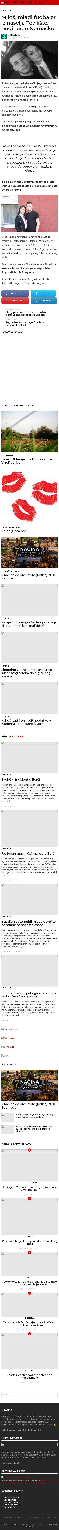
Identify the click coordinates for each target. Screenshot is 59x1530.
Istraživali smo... (10, 571)
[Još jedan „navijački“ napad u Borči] (29, 828)
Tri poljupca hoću (15, 531)
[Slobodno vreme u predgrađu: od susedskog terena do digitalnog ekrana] (29, 647)
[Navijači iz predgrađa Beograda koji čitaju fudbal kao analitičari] (29, 600)
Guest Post (41, 1524)
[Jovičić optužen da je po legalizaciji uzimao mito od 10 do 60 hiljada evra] (29, 1264)
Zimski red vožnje (11, 1505)
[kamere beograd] (9, 1029)
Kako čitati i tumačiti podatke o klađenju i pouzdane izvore (26, 722)
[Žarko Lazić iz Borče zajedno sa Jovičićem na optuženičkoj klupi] (29, 1305)
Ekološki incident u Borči (20, 779)
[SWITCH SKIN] (51, 2)
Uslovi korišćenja (27, 1524)
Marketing (53, 1524)
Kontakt (29, 1527)
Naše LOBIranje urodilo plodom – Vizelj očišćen (26, 460)
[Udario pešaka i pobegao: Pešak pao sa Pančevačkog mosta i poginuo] (29, 971)
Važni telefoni (10, 1507)
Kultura (32, 1183)
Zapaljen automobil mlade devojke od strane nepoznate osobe (28, 923)
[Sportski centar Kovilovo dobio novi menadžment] (29, 1351)
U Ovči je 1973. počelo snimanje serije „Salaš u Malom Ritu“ (29, 1188)
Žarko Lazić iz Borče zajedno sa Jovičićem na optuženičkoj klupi (29, 1324)
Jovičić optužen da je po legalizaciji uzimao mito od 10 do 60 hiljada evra (29, 1283)
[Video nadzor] (8, 1038)
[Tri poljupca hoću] (29, 496)
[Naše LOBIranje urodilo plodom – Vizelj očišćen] (29, 432)
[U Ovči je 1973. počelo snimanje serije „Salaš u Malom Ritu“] (29, 1165)
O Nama (5, 1524)
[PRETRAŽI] (56, 2)
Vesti (29, 1237)
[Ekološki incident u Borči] (29, 757)
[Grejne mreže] (8, 1047)
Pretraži (55, 1395)
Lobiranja (7, 455)
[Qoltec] (5, 1056)
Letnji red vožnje (11, 1502)
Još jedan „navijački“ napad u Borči (28, 853)
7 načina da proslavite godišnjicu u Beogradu (28, 576)
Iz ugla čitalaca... (11, 527)
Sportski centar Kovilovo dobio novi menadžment (29, 1376)
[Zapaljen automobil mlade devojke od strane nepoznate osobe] (29, 899)
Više (9, 801)
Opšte (5, 619)
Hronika (18, 736)
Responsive (29, 1520)
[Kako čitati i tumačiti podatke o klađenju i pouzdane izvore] (29, 698)
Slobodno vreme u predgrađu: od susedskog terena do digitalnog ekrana (26, 673)
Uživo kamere (10, 1500)
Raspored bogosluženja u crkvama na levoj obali (29, 1242)
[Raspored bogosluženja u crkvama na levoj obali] (29, 1216)
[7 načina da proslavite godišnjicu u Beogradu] (29, 552)
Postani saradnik (11, 1497)
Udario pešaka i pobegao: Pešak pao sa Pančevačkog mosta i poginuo (29, 994)
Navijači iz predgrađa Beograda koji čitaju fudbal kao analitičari (28, 624)
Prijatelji (15, 1524)
